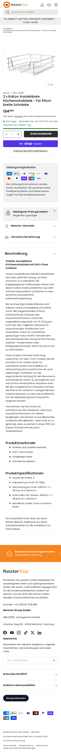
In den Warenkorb (40, 134)
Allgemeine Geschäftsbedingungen (19, 748)
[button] (49, 4)
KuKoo (6, 93)
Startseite (7, 29)
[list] (30, 64)
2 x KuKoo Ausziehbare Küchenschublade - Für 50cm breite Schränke (29, 31)
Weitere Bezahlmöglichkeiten (30, 151)
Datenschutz (42, 746)
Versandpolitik (9, 746)
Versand (18, 116)
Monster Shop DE (17, 741)
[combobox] (30, 12)
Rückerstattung (26, 746)
